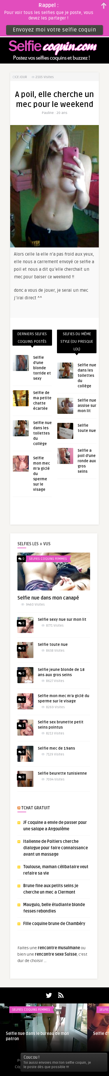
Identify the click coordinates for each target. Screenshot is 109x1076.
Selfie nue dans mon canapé (48, 598)
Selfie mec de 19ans (56, 748)
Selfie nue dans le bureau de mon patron (37, 1036)
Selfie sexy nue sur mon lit (62, 619)
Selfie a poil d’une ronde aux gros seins (87, 461)
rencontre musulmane (59, 947)
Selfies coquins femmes (48, 559)
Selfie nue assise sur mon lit (87, 405)
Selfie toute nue (53, 644)
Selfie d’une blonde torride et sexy (42, 368)
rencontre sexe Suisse (56, 954)
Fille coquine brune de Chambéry (54, 923)
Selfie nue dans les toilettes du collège (42, 433)
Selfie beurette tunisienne (62, 773)
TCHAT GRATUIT (35, 808)
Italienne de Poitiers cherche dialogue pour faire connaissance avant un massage (55, 848)
